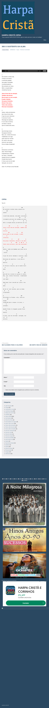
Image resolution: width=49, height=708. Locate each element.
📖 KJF (19, 478)
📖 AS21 (31, 478)
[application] (24, 71)
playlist (7, 446)
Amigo (6, 407)
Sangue (7, 451)
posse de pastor (9, 448)
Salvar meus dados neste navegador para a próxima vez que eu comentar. (22, 389)
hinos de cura (8, 432)
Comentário (7, 357)
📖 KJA (23, 478)
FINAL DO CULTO (9, 412)
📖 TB (3, 478)
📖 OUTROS (24, 480)
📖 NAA (27, 478)
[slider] (45, 71)
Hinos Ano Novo (9, 419)
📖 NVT (7, 478)
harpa (17, 49)
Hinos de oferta (8, 434)
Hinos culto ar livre (9, 423)
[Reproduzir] (3, 71)
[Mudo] (42, 71)
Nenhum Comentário (25, 49)
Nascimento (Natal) (9, 443)
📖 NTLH (44, 478)
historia (7, 441)
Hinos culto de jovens (10, 427)
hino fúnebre (8, 418)
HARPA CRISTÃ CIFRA (11, 35)
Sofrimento (7, 453)
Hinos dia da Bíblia (9, 437)
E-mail (5, 381)
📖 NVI (11, 478)
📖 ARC (36, 478)
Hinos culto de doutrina (10, 425)
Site (5, 385)
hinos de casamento (9, 430)
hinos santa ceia (9, 439)
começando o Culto (9, 409)
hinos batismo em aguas (10, 421)
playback (7, 444)
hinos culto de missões (10, 428)
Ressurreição (8, 450)
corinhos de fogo (9, 411)
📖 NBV (15, 478)
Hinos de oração (9, 435)
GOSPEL (7, 414)
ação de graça (8, 405)
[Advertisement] (24, 61)
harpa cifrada (5, 49)
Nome (5, 377)
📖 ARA (40, 478)
